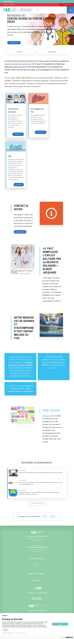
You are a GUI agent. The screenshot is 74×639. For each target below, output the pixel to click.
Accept (60, 624)
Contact (36, 564)
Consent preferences (8, 633)
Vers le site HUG (8, 1)
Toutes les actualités (37, 503)
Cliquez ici (46, 416)
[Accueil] (11, 10)
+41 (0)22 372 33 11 (37, 559)
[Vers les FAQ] (16, 164)
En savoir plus (14, 42)
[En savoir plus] (16, 115)
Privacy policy (21, 633)
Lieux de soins (36, 580)
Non (52, 516)
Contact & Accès (20, 231)
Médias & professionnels (36, 573)
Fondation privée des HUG (37, 593)
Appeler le (66, 4)
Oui (45, 516)
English (4, 615)
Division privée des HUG (37, 611)
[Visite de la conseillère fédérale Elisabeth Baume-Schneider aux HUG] (37, 473)
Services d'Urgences (9, 4)
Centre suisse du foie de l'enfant (26, 10)
